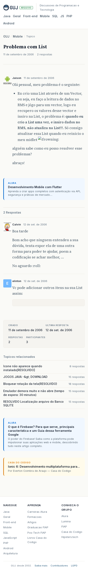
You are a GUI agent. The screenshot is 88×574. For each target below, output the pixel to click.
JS (62, 16)
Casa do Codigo (71, 531)
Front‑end (30, 16)
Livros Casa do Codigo (37, 540)
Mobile (45, 16)
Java (6, 16)
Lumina (66, 521)
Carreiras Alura (37, 511)
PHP (69, 16)
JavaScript (10, 537)
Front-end (9, 522)
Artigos (31, 522)
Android (8, 23)
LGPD (74, 565)
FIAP (64, 526)
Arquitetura (10, 553)
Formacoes (34, 516)
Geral (17, 16)
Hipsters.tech (69, 537)
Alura (64, 516)
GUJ (6, 36)
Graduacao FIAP (37, 527)
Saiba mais (41, 565)
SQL (55, 16)
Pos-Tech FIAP (36, 532)
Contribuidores (59, 565)
